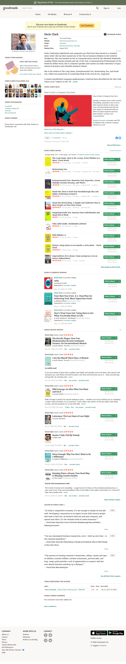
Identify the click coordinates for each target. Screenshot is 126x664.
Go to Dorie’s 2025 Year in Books (30, 74)
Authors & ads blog (30, 640)
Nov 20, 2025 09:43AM (54, 407)
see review (73, 380)
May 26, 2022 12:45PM (63, 289)
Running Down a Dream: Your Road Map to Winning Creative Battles (71, 474)
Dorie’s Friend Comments (54, 595)
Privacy (4, 642)
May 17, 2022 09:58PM (63, 306)
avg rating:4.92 (30, 51)
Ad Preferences (7, 647)
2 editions (82, 260)
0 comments (56, 138)
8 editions (85, 162)
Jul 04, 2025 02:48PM (53, 445)
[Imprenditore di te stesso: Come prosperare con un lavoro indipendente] (48, 263)
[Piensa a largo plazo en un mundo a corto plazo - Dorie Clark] (48, 252)
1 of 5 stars (108, 164)
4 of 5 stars (114, 164)
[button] (68, 14)
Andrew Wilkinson (61, 459)
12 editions (95, 196)
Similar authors (95, 154)
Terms (4, 640)
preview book (74, 349)
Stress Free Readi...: (51, 589)
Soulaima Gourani (99, 120)
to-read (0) (8, 106)
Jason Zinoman (59, 418)
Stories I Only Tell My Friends (66, 435)
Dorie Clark (58, 278)
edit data (118, 51)
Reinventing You (62, 567)
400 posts (118, 87)
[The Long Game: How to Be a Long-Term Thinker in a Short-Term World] (48, 165)
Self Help (77, 46)
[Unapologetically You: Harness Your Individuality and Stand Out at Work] (48, 220)
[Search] (97, 8)
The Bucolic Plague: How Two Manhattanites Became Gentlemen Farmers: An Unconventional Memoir (69, 341)
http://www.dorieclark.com (68, 41)
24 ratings (15, 51)
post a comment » (50, 606)
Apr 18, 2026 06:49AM (54, 380)
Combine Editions (115, 150)
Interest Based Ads (9, 645)
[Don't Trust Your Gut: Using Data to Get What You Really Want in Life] (48, 321)
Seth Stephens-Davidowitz (66, 318)
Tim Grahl (58, 478)
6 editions (95, 185)
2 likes (106, 529)
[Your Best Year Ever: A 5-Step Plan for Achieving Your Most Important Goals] (48, 304)
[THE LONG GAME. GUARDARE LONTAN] (48, 231)
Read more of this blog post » (54, 129)
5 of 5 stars (116, 164)
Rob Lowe (57, 437)
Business (62, 46)
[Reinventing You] (48, 177)
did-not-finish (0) (10, 113)
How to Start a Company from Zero (59, 92)
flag (66, 138)
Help (3, 652)
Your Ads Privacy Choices (11, 650)
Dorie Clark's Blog (52, 87)
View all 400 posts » (114, 145)
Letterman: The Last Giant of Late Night (70, 416)
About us (5, 634)
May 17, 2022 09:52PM (63, 324)
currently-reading (70, 285)
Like (47, 138)
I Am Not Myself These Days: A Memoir (70, 358)
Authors (26, 634)
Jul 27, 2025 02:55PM (53, 426)
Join (119, 8)
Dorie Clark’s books (52, 150)
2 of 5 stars (110, 164)
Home (37, 14)
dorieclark (63, 43)
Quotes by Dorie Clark (53, 505)
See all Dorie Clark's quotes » (111, 576)
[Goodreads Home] (10, 8)
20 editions (96, 171)
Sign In (106, 8)
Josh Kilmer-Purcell (61, 346)
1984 (56, 281)
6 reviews (22, 51)
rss (120, 330)
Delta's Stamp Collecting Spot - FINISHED (71, 589)
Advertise (26, 637)
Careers (5, 637)
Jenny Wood (58, 394)
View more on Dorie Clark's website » (58, 133)
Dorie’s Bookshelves (13, 102)
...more (75, 82)
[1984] (48, 289)
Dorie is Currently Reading (55, 272)
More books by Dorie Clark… (111, 267)
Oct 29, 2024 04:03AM (54, 464)
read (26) (8, 110)
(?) (64, 505)
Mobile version (96, 638)
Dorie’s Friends (11, 118)
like (65, 349)
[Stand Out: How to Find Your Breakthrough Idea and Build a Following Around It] (48, 199)
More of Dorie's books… (112, 500)
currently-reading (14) (12, 108)
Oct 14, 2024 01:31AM (54, 496)
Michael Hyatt (61, 301)
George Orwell (61, 283)
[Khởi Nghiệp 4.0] (48, 241)
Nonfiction (69, 46)
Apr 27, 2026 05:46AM (54, 349)
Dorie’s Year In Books (14, 57)
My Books (52, 14)
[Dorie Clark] (23, 49)
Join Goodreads (87, 26)
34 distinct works (82, 154)
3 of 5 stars (112, 164)
